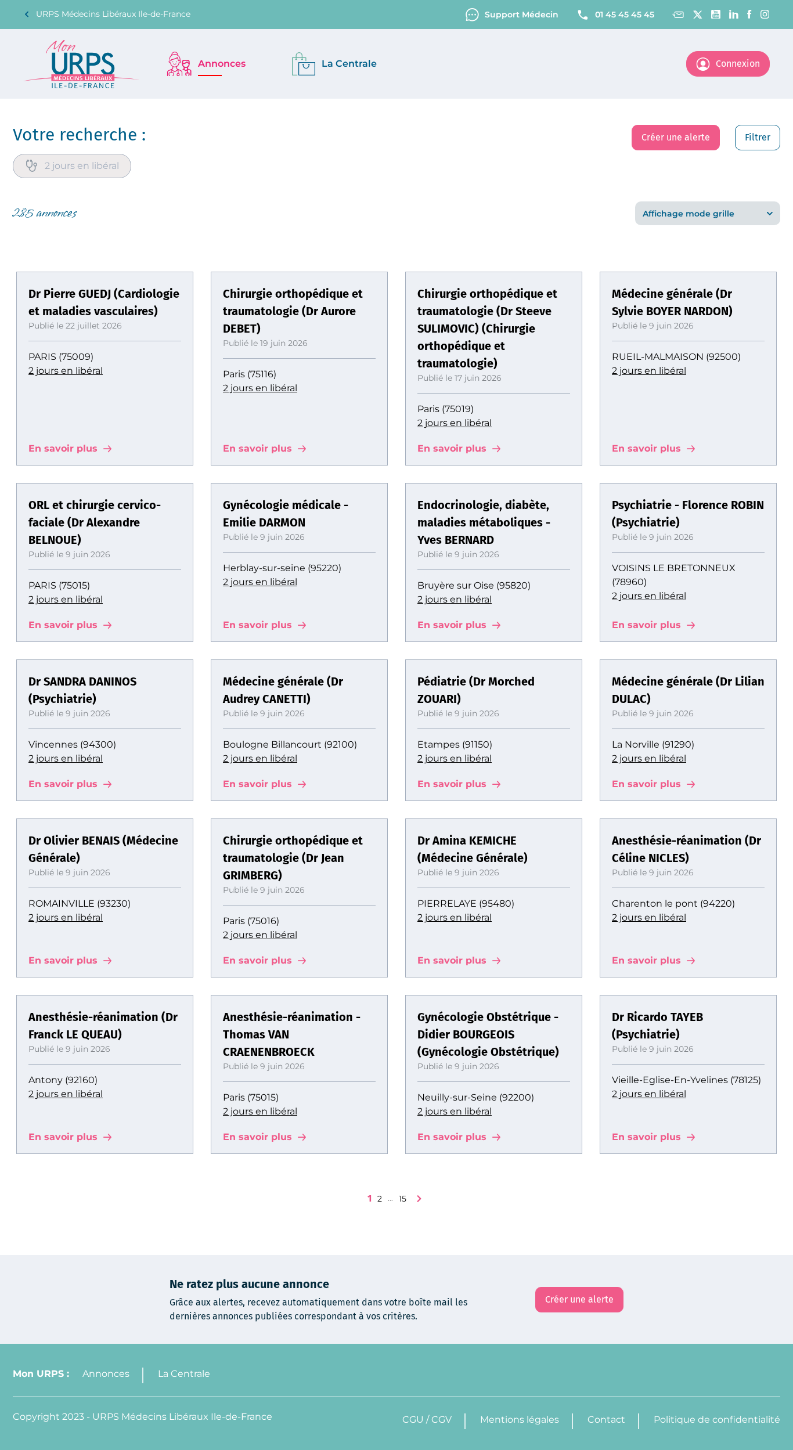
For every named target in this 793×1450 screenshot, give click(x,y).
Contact (606, 1419)
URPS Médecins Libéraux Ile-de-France (113, 14)
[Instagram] (765, 14)
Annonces (105, 1373)
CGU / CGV (427, 1419)
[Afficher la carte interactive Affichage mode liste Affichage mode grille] (707, 213)
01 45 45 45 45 (624, 14)
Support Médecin (521, 14)
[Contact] (678, 15)
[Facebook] (749, 14)
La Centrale (184, 1373)
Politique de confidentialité (717, 1419)
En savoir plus (63, 448)
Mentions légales (519, 1419)
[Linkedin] (733, 14)
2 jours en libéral (65, 370)
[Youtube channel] (715, 14)
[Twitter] (697, 14)
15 (402, 1198)
